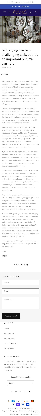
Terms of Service (10, 343)
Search (6, 329)
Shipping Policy (9, 338)
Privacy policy (23, 411)
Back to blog (22, 264)
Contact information (27, 414)
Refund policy (9, 333)
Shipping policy (14, 414)
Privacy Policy (9, 348)
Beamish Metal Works (19, 408)
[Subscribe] (31, 383)
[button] (4, 12)
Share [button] (6, 74)
